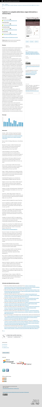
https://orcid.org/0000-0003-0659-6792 (10, 20)
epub (32, 41)
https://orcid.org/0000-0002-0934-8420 (10, 29)
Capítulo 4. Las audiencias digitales (31, 289)
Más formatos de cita (29, 93)
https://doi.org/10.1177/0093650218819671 (9, 229)
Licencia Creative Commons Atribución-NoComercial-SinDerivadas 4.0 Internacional (31, 73)
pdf (27, 41)
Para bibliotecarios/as (5, 347)
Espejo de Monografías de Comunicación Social (11, 1)
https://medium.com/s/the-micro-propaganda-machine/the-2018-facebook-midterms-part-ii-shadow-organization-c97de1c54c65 (12, 137)
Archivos (6, 4)
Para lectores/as (4, 344)
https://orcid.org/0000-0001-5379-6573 (10, 34)
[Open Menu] (2, 1)
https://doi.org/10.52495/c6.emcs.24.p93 (11, 37)
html (37, 41)
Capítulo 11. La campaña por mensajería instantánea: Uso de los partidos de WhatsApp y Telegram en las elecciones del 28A (21, 321)
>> (4, 330)
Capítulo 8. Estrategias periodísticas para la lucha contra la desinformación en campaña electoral (23, 316)
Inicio (3, 4)
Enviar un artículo (6, 352)
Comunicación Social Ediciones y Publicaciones (11, 388)
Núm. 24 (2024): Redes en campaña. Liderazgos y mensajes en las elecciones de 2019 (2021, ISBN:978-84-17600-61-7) (21, 6)
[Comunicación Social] (12, 337)
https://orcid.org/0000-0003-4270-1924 (10, 25)
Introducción (27, 310)
